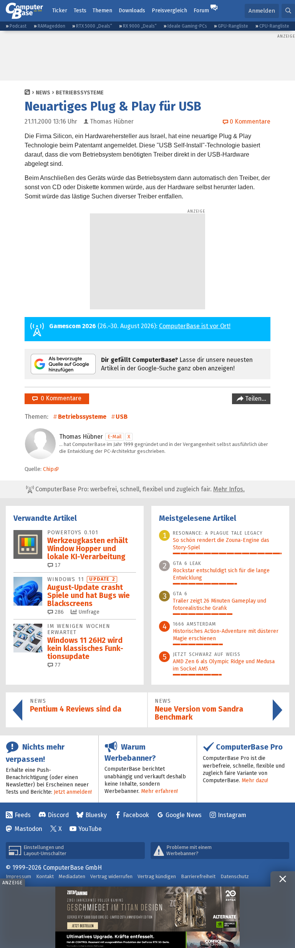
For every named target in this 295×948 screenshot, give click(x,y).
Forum (201, 10)
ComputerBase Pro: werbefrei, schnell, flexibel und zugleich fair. (139, 489)
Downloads (132, 10)
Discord (58, 815)
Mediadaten (72, 876)
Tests (80, 10)
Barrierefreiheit (198, 876)
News (43, 92)
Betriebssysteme (80, 92)
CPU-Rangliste (274, 26)
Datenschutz (234, 876)
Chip (48, 469)
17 (57, 565)
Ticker (59, 10)
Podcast (18, 26)
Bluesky (96, 815)
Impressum (18, 876)
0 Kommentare (59, 398)
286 (58, 612)
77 (57, 665)
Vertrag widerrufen (111, 876)
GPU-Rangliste (233, 26)
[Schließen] (282, 879)
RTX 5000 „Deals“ (94, 26)
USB (122, 416)
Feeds (23, 815)
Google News (184, 815)
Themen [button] (102, 10)
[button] (288, 11)
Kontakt (45, 876)
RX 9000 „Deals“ (140, 26)
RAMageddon (51, 26)
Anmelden (262, 10)
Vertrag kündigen (157, 876)
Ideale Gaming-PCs (187, 26)
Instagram (232, 815)
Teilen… (255, 398)
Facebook (136, 815)
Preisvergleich (169, 10)
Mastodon (28, 828)
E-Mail (115, 436)
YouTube (90, 828)
